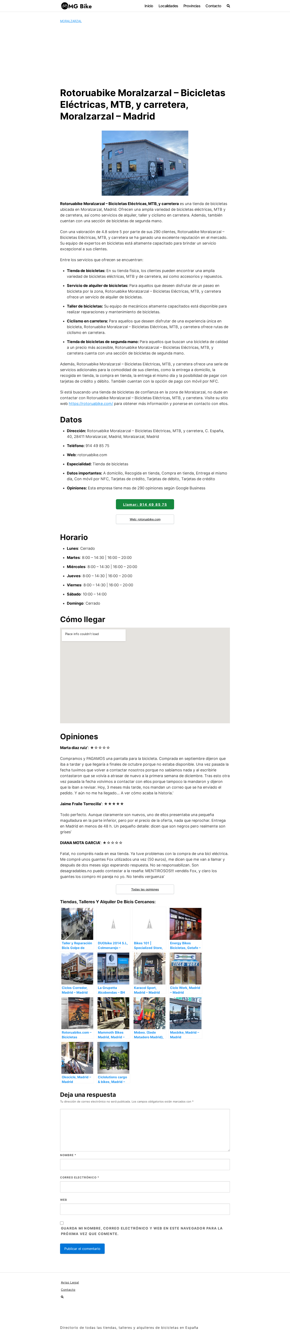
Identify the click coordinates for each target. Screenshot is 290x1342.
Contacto (213, 6)
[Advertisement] (145, 55)
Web (63, 1199)
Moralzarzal (71, 21)
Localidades (168, 6)
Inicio (149, 6)
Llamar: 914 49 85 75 (145, 504)
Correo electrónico (79, 1177)
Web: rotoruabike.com (145, 519)
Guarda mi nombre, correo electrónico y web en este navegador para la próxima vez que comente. (142, 1231)
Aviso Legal (70, 1282)
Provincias (191, 6)
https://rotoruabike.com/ (91, 403)
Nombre (68, 1155)
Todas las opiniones (145, 889)
